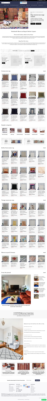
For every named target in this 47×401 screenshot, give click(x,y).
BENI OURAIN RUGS (34, 5)
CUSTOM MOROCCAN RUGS (14, 5)
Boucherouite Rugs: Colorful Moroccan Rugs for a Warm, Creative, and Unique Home (42, 284)
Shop (27, 62)
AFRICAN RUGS (40, 5)
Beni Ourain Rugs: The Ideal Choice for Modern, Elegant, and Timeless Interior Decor (42, 290)
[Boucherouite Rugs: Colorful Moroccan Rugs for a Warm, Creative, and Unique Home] (36, 284)
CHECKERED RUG (22, 5)
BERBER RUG (28, 5)
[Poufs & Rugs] (8, 366)
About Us (32, 385)
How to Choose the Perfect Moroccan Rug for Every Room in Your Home (42, 295)
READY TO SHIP (6, 5)
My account (32, 392)
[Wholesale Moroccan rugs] (38, 366)
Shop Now (33, 23)
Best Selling (38, 23)
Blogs (9, 385)
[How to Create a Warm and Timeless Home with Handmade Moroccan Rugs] (36, 278)
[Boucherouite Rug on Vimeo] (20, 391)
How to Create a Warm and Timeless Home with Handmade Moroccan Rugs (42, 278)
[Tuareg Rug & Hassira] (23, 366)
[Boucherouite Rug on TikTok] (16, 391)
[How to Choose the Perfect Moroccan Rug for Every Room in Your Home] (36, 296)
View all (44, 147)
